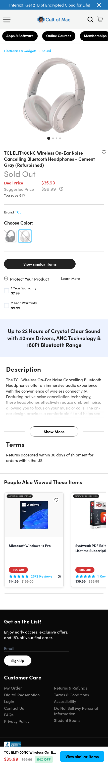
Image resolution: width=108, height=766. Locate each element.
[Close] (99, 5)
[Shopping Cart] (100, 19)
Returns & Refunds (70, 688)
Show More (54, 431)
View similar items (40, 264)
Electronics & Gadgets (20, 50)
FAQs (9, 714)
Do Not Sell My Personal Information (76, 710)
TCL (18, 211)
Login (9, 701)
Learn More (70, 278)
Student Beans (67, 720)
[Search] (90, 19)
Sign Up (17, 660)
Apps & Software (20, 35)
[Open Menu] (8, 19)
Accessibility (65, 701)
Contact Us (14, 708)
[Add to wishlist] (104, 152)
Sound (46, 50)
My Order (13, 688)
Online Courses (58, 35)
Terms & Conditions (71, 694)
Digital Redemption (22, 694)
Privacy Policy (16, 721)
